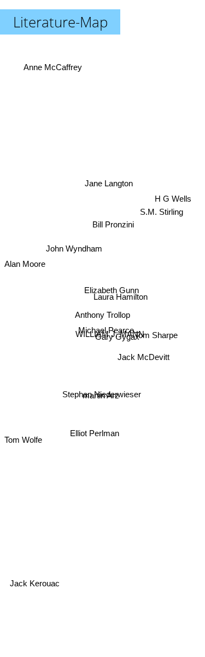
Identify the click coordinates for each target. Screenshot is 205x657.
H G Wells (173, 200)
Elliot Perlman (96, 438)
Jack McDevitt (143, 359)
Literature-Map (60, 22)
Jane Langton (110, 181)
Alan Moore (24, 262)
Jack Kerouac (32, 583)
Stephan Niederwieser (101, 396)
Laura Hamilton (120, 292)
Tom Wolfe (23, 447)
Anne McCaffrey (54, 63)
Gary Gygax (117, 336)
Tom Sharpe (156, 329)
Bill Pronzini (113, 225)
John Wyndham (74, 244)
